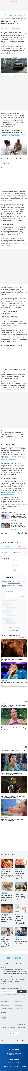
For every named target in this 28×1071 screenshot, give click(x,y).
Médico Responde (12, 11)
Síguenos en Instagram (12, 963)
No (21, 546)
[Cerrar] (16, 1)
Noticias (19, 11)
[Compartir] (19, 533)
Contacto (3, 1012)
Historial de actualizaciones (10, 552)
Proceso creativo (5, 1005)
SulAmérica (5, 1066)
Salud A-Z (9, 18)
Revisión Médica (19, 1005)
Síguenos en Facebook (16, 963)
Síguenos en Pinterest (21, 963)
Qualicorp (23, 1066)
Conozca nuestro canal (7, 963)
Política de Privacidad (6, 1008)
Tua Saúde (3, 11)
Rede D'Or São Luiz (9, 1062)
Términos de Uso (19, 1008)
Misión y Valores (18, 1001)
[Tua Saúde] (8, 15)
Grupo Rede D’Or (21, 1041)
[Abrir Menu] (2, 15)
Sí (8, 546)
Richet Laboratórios (14, 1066)
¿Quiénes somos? (5, 1001)
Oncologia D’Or (19, 1062)
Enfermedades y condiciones (19, 18)
